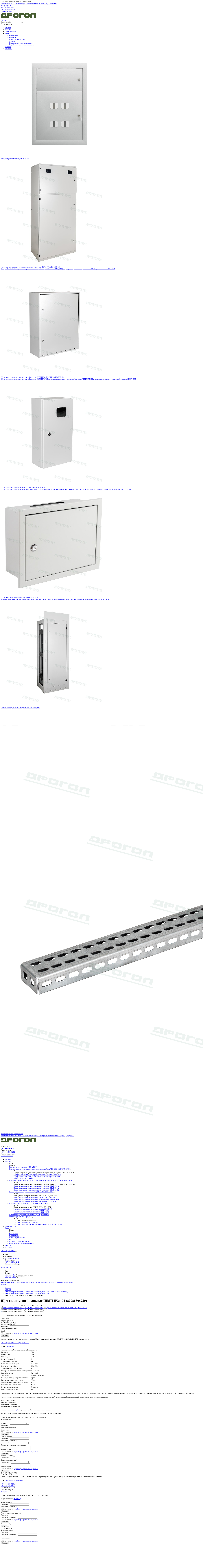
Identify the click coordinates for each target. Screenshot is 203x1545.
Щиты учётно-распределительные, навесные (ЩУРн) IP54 (109, 489)
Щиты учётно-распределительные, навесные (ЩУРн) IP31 (22, 489)
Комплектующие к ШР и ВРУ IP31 (13, 1136)
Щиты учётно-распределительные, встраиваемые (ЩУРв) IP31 (65, 489)
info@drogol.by (6, 5)
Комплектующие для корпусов (12, 1134)
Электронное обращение (14, 1480)
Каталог (8, 30)
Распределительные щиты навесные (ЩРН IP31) (56, 599)
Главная (8, 28)
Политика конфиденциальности (20, 43)
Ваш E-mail (5, 1430)
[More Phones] (16, 1251)
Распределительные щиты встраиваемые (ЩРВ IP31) (20, 599)
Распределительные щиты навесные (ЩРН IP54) (91, 599)
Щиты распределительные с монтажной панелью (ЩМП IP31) (23, 379)
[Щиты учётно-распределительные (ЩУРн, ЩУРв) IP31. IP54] (54, 1192)
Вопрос (4, 1423)
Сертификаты (14, 37)
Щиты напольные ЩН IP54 (105, 269)
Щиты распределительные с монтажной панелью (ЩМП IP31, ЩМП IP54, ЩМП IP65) (32, 377)
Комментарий (6, 1449)
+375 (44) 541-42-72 (8, 1152)
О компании (13, 35)
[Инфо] (10, 1228)
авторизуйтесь (16, 1410)
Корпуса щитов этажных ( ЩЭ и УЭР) (15, 159)
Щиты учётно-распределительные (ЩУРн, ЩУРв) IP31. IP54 (23, 487)
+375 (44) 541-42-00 (8, 1148)
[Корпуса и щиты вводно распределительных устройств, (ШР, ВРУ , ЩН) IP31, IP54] (70, 1169)
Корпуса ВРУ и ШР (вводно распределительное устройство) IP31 (24, 269)
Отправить (5, 1335)
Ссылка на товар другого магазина (14, 1445)
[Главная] (18, 1142)
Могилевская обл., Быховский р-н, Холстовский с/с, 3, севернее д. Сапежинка (29, 4)
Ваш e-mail (5, 1443)
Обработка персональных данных (21, 45)
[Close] (8, 1526)
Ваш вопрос (5, 1539)
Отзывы (12, 41)
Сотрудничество (11, 31)
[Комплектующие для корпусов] (33, 1217)
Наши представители (17, 39)
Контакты (8, 49)
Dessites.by (17, 1499)
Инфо (7, 33)
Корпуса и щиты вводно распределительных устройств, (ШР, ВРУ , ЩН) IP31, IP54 (31, 267)
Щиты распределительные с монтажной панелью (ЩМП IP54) (68, 379)
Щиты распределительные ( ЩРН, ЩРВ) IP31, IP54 (19, 597)
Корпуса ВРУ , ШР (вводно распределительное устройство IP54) (71, 269)
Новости (8, 47)
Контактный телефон (9, 1428)
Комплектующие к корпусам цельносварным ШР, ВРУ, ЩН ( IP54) (50, 1136)
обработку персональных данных (26, 1333)
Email (3, 1331)
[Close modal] (14, 1456)
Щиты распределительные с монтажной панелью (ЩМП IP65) (113, 379)
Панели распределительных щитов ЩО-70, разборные (20, 708)
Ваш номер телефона (9, 1329)
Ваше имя (5, 1326)
